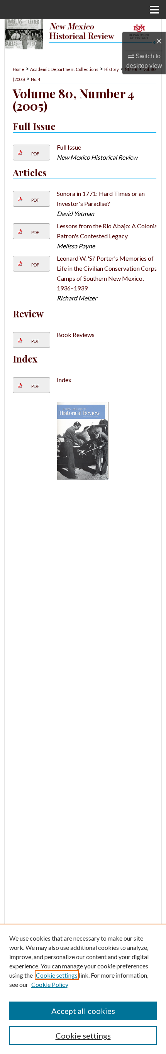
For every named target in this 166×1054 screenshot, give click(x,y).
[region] (83, 989)
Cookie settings (57, 975)
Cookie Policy (49, 984)
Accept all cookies (83, 1010)
